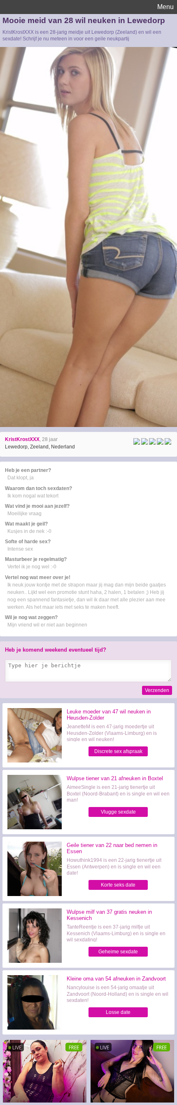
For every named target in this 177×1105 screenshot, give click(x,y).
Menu (165, 6)
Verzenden (157, 690)
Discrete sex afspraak (118, 751)
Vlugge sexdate (118, 812)
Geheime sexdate (118, 952)
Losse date (118, 1012)
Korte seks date (118, 885)
